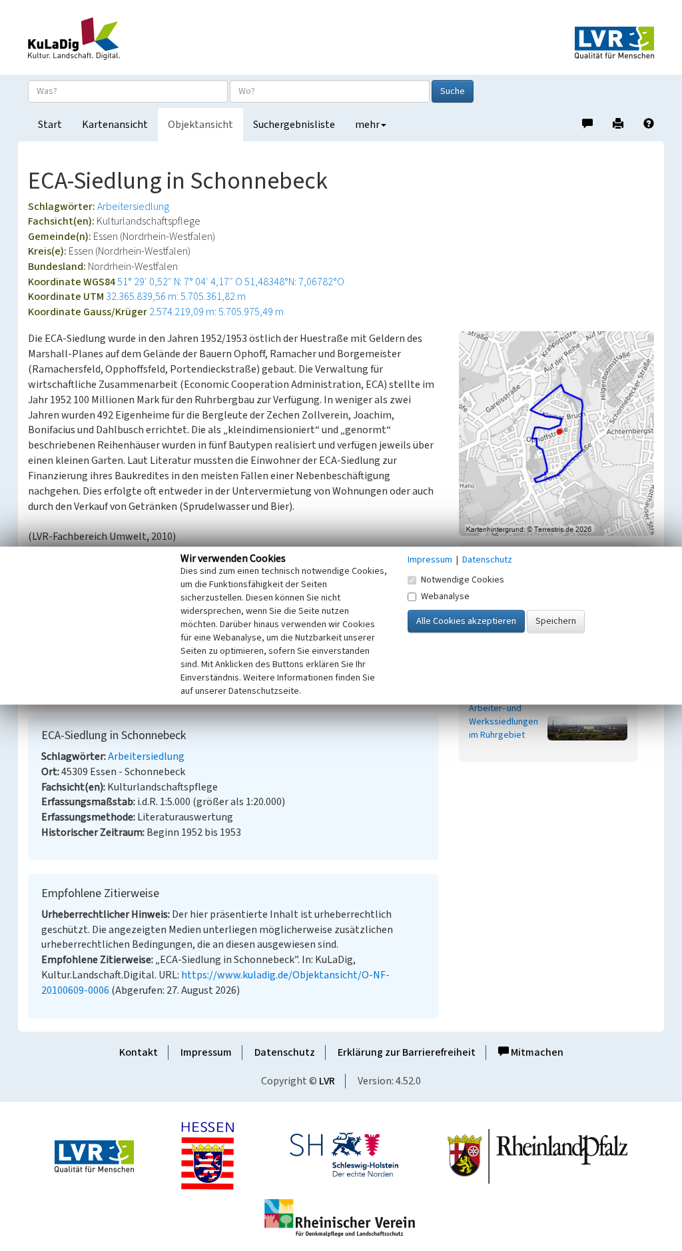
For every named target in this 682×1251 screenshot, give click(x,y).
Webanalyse (445, 596)
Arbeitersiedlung (133, 206)
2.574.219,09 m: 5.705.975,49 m (216, 312)
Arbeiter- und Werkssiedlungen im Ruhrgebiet (503, 722)
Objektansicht (200, 124)
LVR (327, 1081)
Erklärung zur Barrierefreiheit (407, 1052)
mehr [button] (367, 124)
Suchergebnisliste (294, 124)
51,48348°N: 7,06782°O (294, 282)
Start (50, 124)
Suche (452, 91)
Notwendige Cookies (462, 580)
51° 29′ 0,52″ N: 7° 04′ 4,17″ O (179, 282)
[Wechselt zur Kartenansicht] (556, 433)
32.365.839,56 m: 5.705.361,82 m (176, 296)
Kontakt (138, 1052)
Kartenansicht (115, 124)
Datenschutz (284, 1052)
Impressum (206, 1052)
